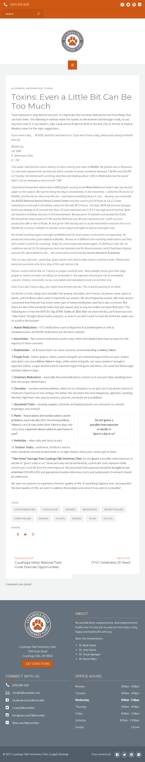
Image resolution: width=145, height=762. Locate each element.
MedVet (94, 167)
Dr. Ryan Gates (87, 645)
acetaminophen (24, 509)
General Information (28, 88)
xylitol (108, 518)
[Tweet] (23, 534)
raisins (76, 518)
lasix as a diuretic (54, 239)
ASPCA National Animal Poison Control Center (42, 201)
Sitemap (63, 754)
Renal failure (93, 187)
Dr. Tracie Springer (90, 654)
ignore (95, 458)
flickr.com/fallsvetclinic (25, 723)
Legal (53, 754)
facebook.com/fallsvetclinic (28, 700)
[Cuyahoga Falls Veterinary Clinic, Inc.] (72, 41)
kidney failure (108, 350)
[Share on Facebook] (15, 534)
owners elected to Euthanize (103, 253)
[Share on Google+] (31, 534)
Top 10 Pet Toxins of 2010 (66, 311)
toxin (92, 518)
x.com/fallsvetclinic (23, 708)
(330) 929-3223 (19, 4)
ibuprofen (90, 509)
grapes (70, 509)
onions (43, 518)
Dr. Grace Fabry (88, 659)
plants (60, 518)
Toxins (48, 88)
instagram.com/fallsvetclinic (28, 715)
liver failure (22, 518)
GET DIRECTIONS (38, 664)
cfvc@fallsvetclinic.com (26, 693)
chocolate (50, 509)
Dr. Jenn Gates (87, 650)
